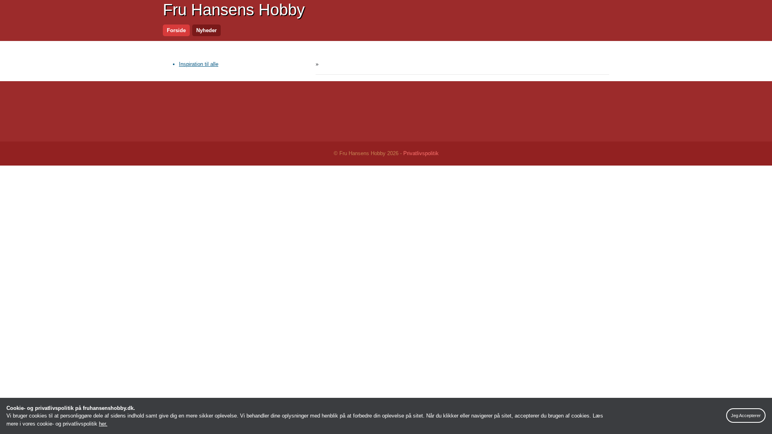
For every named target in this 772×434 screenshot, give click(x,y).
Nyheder (206, 30)
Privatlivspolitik (421, 153)
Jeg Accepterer (746, 415)
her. (103, 424)
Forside (176, 30)
